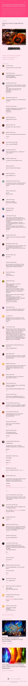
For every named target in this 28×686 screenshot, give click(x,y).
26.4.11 (7, 452)
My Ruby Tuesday (16, 510)
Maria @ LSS (9, 455)
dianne (7, 132)
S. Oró (7, 326)
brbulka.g (8, 468)
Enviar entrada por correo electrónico (14, 55)
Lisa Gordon (8, 543)
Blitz (7, 374)
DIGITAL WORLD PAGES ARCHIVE (14, 345)
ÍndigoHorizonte (9, 181)
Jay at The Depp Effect (11, 494)
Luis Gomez (8, 142)
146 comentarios (10, 670)
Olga (7, 353)
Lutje (7, 199)
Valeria (7, 124)
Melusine (8, 535)
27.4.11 (7, 553)
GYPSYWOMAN (9, 403)
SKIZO (7, 117)
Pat (7, 557)
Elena (7, 73)
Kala (7, 166)
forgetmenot (9, 524)
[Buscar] (25, 2)
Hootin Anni (8, 504)
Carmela (8, 215)
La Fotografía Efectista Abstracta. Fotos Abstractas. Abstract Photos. (13, 5)
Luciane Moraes (9, 441)
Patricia (7, 383)
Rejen (7, 173)
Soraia (7, 272)
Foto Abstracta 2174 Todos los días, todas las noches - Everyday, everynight (14, 666)
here (10, 462)
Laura (7, 307)
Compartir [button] (4, 55)
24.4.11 (7, 69)
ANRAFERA (8, 243)
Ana (7, 208)
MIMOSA (8, 83)
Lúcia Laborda (9, 411)
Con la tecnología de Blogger (15, 678)
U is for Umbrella (10, 599)
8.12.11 (7, 611)
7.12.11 (7, 582)
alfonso (7, 475)
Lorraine (8, 235)
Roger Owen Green (10, 586)
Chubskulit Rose (9, 594)
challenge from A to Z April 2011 (8, 59)
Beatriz (7, 363)
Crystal (7, 517)
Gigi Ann (8, 578)
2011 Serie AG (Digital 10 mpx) (11, 57)
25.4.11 (7, 79)
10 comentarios (10, 643)
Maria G (7, 190)
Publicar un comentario (7, 614)
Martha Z (8, 158)
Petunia (8, 254)
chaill (7, 280)
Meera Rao (8, 97)
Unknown (8, 605)
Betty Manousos (10, 565)
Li (6, 65)
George (7, 149)
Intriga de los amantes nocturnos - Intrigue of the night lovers (12, 639)
